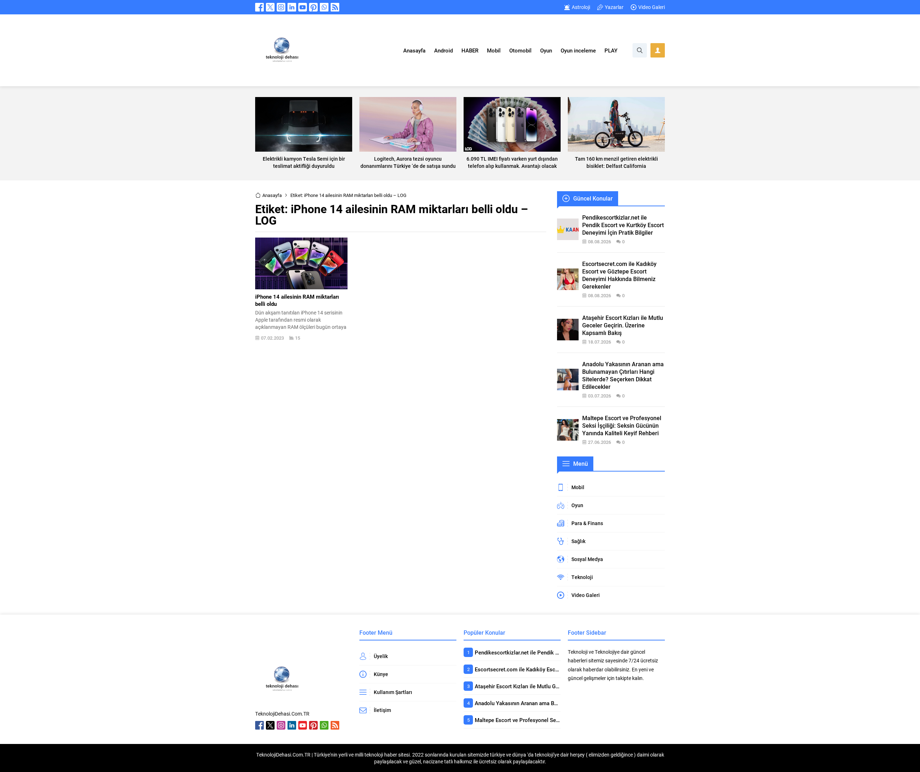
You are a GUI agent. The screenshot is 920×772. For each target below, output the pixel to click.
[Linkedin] (292, 7)
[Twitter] (270, 7)
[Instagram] (281, 7)
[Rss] (335, 7)
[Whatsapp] (324, 7)
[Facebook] (259, 7)
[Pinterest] (313, 7)
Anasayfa (272, 195)
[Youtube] (302, 7)
